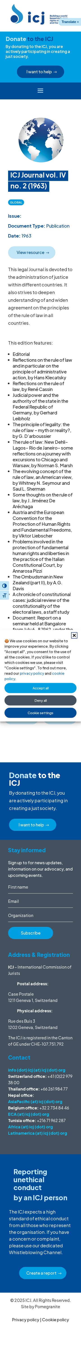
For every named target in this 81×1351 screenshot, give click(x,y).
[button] (74, 635)
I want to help (39, 71)
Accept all (41, 688)
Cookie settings (40, 713)
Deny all (40, 700)
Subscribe (30, 932)
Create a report (41, 1273)
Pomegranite (47, 1306)
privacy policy (32, 673)
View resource (30, 252)
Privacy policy (25, 1319)
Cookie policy (55, 1319)
